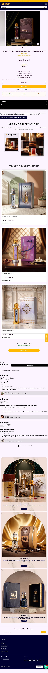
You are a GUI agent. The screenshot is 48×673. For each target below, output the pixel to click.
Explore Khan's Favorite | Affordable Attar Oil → (13, 117)
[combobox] (24, 7)
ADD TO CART (23, 350)
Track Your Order (4, 651)
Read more (24, 508)
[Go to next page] (32, 446)
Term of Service (4, 645)
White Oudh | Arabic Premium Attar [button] (12, 417)
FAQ (2, 641)
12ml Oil (20, 60)
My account (3, 653)
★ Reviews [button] (46, 338)
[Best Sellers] (24, 480)
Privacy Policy (4, 649)
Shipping (3, 79)
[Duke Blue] (24, 592)
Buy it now (24, 86)
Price (24, 63)
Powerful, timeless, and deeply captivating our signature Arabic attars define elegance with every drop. (24, 561)
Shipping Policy (4, 646)
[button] (24, 53)
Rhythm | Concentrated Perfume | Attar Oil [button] (14, 441)
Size (24, 58)
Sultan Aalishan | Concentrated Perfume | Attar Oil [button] (15, 393)
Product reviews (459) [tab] (5, 370)
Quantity (24, 66)
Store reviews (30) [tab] (15, 370)
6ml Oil (26, 60)
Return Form (3, 648)
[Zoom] (38, 44)
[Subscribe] (43, 632)
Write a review (29, 365)
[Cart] (43, 4)
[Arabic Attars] (24, 535)
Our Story (3, 643)
